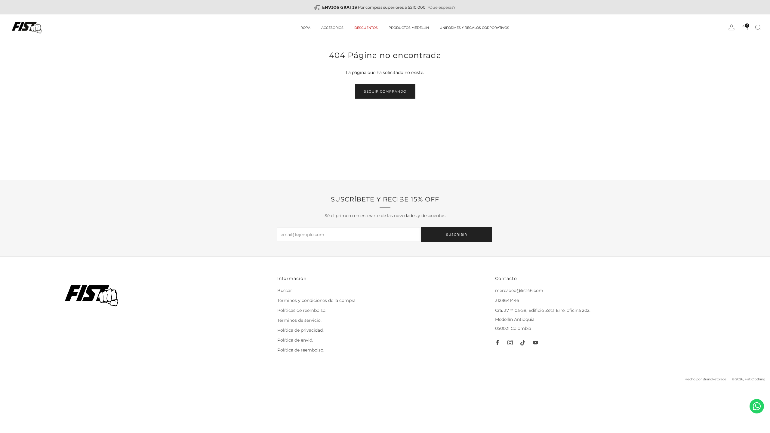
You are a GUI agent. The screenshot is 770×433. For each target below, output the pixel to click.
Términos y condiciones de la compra (316, 300)
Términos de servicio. (299, 320)
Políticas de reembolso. (301, 310)
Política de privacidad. (300, 330)
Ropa (305, 28)
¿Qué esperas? (441, 7)
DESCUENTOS (366, 28)
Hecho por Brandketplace (705, 379)
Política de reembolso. (300, 350)
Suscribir (456, 234)
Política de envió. (295, 340)
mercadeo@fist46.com (519, 290)
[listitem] (385, 7)
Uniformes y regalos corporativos (474, 28)
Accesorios (332, 28)
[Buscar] (758, 27)
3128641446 (507, 300)
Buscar (284, 290)
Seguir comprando (385, 91)
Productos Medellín (409, 28)
